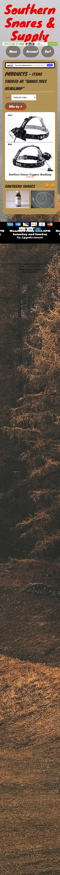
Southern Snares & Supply (33, 264)
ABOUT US (37, 237)
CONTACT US (30, 241)
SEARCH (21, 237)
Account (32, 51)
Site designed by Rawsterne (30, 269)
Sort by (8, 97)
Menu (13, 51)
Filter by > (15, 106)
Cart (48, 51)
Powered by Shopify (30, 272)
